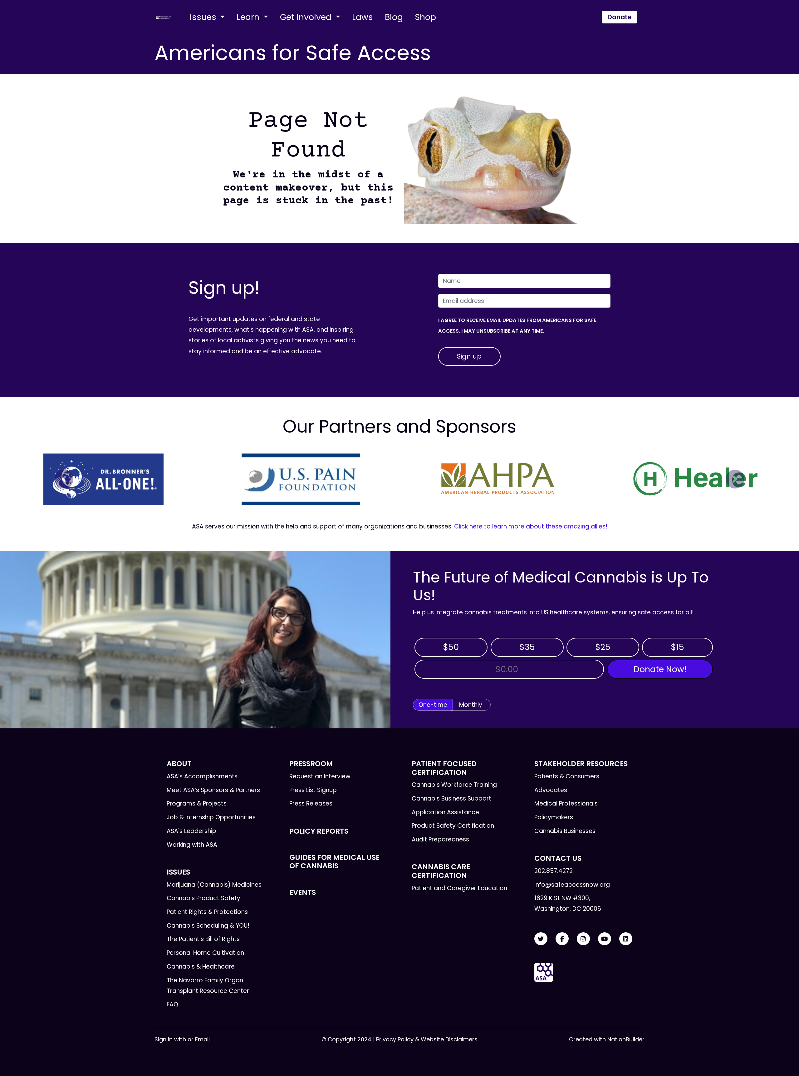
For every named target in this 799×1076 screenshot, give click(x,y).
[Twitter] (540, 939)
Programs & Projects (197, 803)
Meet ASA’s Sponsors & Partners (213, 790)
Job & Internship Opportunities (211, 817)
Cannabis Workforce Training (454, 785)
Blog (394, 17)
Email (202, 1039)
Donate (619, 17)
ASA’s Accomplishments (202, 776)
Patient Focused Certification (444, 768)
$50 (451, 647)
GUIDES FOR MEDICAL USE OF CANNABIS (334, 861)
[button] (64, 479)
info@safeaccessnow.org (572, 884)
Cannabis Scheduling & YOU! (208, 925)
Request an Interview (319, 776)
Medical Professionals (566, 803)
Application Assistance (445, 812)
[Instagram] (583, 939)
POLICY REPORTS (318, 831)
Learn (249, 17)
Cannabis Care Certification (441, 871)
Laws (362, 17)
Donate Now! (660, 669)
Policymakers (553, 817)
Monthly (470, 705)
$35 (527, 647)
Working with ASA (192, 844)
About (179, 764)
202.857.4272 (553, 871)
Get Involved (307, 17)
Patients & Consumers (566, 776)
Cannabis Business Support (451, 798)
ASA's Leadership (191, 831)
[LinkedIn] (625, 939)
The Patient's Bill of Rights (203, 939)
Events (302, 892)
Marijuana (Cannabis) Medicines (214, 884)
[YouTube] (604, 939)
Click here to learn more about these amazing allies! (530, 526)
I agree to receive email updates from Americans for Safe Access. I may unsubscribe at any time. (517, 326)
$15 (677, 647)
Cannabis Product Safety (203, 898)
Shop (425, 17)
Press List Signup (313, 790)
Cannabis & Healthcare (201, 966)
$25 (602, 647)
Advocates (550, 790)
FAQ (172, 1004)
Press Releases (310, 803)
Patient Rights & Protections (207, 912)
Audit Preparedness (440, 839)
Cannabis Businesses (565, 831)
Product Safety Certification (453, 825)
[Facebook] (562, 939)
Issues (204, 17)
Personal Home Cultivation (205, 953)
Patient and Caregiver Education (459, 888)
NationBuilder (626, 1039)
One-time (433, 705)
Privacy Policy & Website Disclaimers (427, 1039)
